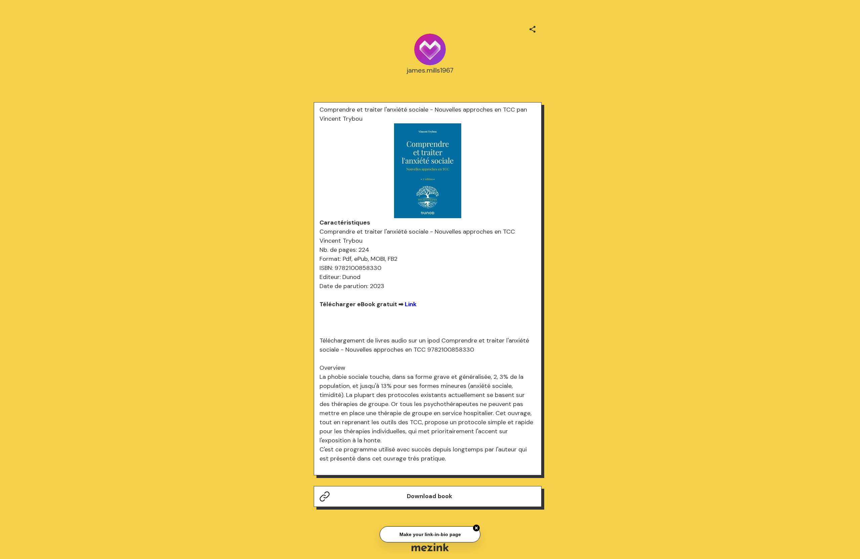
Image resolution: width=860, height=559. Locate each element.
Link (411, 304)
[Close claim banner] (476, 527)
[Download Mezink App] (430, 547)
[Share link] (532, 28)
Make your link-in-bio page (430, 533)
